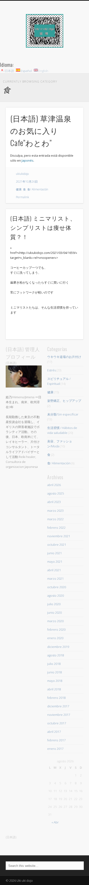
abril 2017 (54, 732)
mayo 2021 (54, 561)
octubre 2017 (56, 723)
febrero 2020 (56, 629)
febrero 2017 (56, 740)
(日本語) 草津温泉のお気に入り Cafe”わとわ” (40, 130)
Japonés (27, 160)
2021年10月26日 (27, 182)
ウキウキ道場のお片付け (64, 357)
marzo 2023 (55, 510)
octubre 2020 (56, 587)
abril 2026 (54, 485)
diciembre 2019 (58, 647)
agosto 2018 (55, 655)
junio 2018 (54, 672)
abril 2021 (54, 570)
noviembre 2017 (58, 715)
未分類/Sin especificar (62, 414)
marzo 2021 (55, 578)
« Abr (55, 822)
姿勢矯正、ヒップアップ (64, 400)
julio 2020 (54, 604)
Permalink (22, 197)
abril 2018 (54, 689)
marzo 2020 (55, 621)
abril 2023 (54, 502)
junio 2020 (54, 612)
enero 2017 (55, 749)
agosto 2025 (55, 493)
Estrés (51, 370)
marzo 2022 (55, 519)
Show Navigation (72, 42)
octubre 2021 (56, 544)
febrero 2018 (56, 698)
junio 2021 (54, 553)
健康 (19, 189)
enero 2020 (55, 638)
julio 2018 (54, 664)
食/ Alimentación (37, 189)
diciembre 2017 (58, 706)
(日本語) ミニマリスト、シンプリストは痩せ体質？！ (43, 227)
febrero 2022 (56, 527)
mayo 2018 (54, 681)
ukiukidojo (22, 174)
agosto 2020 (55, 595)
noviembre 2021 (58, 536)
